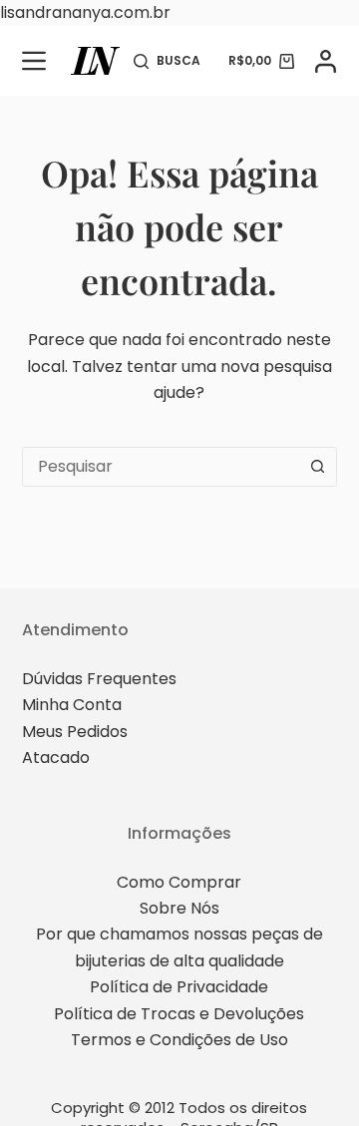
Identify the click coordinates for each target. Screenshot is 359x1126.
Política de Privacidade (179, 986)
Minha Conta (72, 704)
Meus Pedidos (75, 731)
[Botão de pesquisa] (317, 467)
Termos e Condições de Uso (179, 1039)
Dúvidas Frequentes (99, 678)
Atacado (56, 757)
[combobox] (161, 467)
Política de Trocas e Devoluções (179, 1013)
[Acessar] (325, 61)
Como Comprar (179, 882)
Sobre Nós (179, 908)
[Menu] (34, 61)
